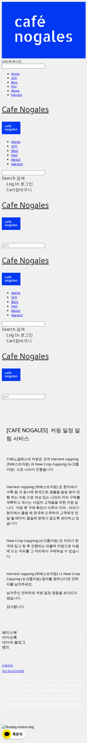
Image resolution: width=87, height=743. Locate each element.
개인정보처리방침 (13, 671)
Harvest (16, 95)
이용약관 (7, 665)
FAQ (14, 86)
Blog (14, 82)
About (15, 91)
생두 (14, 78)
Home (15, 74)
